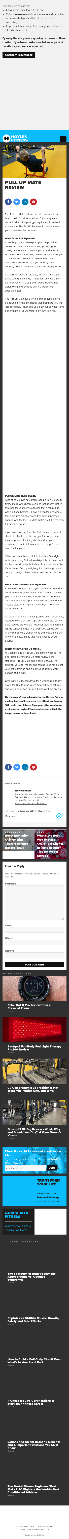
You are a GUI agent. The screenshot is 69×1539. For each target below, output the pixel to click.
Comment (11, 884)
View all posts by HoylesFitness (29, 803)
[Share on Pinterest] (33, 204)
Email (9, 938)
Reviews (10, 816)
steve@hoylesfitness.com (37, 1529)
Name (9, 925)
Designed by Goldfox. (34, 1535)
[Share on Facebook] (8, 204)
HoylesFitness (44, 811)
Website (9, 951)
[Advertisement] (34, 92)
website (52, 652)
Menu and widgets (63, 139)
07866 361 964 (47, 1526)
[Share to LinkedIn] (25, 204)
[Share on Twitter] (16, 204)
